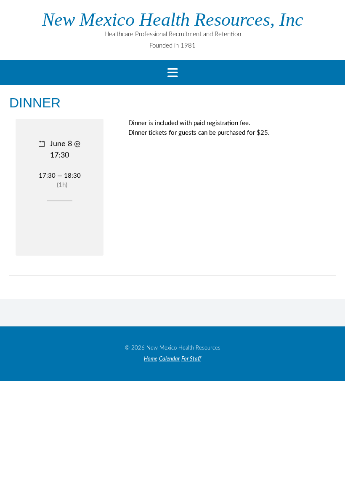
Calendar (169, 359)
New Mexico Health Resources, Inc (172, 19)
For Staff (191, 359)
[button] (172, 72)
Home (150, 359)
